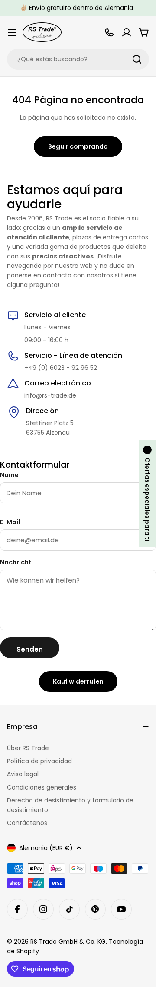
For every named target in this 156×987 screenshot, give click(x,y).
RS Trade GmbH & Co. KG (68, 941)
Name (9, 475)
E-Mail (10, 522)
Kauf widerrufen (78, 681)
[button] (147, 493)
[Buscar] (137, 59)
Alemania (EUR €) (46, 848)
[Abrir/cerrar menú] (12, 32)
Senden (29, 649)
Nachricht (16, 562)
